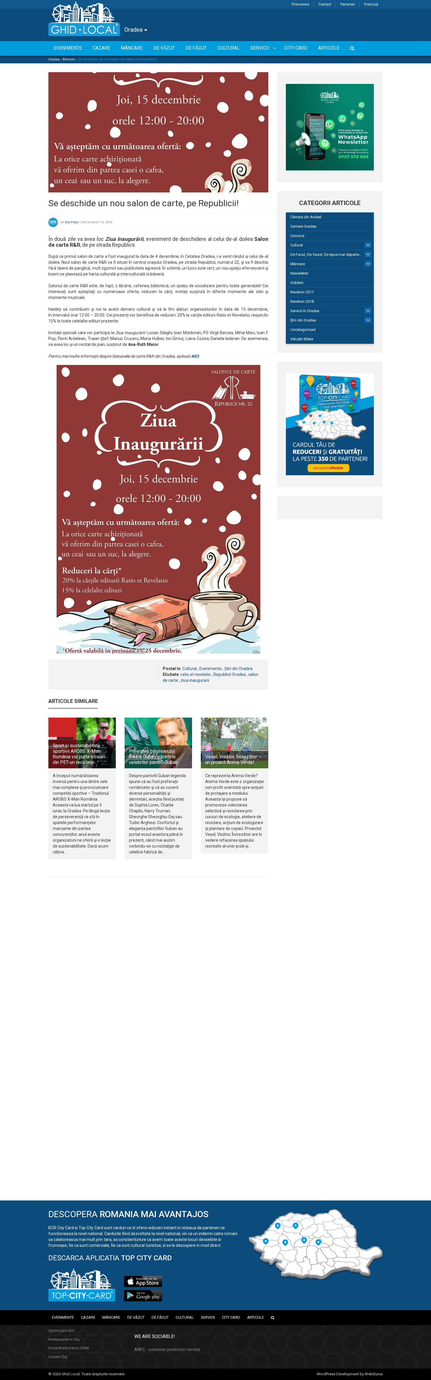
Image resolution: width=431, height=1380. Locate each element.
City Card (231, 1317)
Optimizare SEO (61, 1330)
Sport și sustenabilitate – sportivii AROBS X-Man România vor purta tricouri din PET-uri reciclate (79, 754)
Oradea (134, 29)
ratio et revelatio (196, 674)
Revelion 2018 (302, 301)
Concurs (297, 236)
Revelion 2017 (302, 292)
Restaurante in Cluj (63, 1339)
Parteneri (347, 4)
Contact (324, 4)
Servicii (208, 1317)
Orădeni (296, 282)
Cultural (189, 668)
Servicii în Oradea (304, 311)
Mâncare (297, 264)
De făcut (160, 1317)
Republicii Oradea (229, 674)
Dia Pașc (72, 222)
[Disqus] (158, 962)
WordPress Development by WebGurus (350, 1374)
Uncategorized (302, 329)
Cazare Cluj (57, 1356)
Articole (69, 59)
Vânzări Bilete (301, 339)
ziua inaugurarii (195, 680)
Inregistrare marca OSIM (68, 1348)
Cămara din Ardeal (305, 217)
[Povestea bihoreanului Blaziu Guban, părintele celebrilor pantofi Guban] (158, 743)
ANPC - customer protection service (167, 1349)
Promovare (300, 4)
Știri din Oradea (238, 668)
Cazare (88, 1317)
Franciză (371, 4)
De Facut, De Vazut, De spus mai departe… (326, 254)
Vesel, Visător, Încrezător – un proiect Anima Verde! (233, 759)
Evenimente (210, 668)
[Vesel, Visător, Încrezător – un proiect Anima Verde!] (234, 743)
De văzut (136, 1317)
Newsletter (299, 273)
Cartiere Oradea (303, 226)
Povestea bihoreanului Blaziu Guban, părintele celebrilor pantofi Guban (153, 756)
